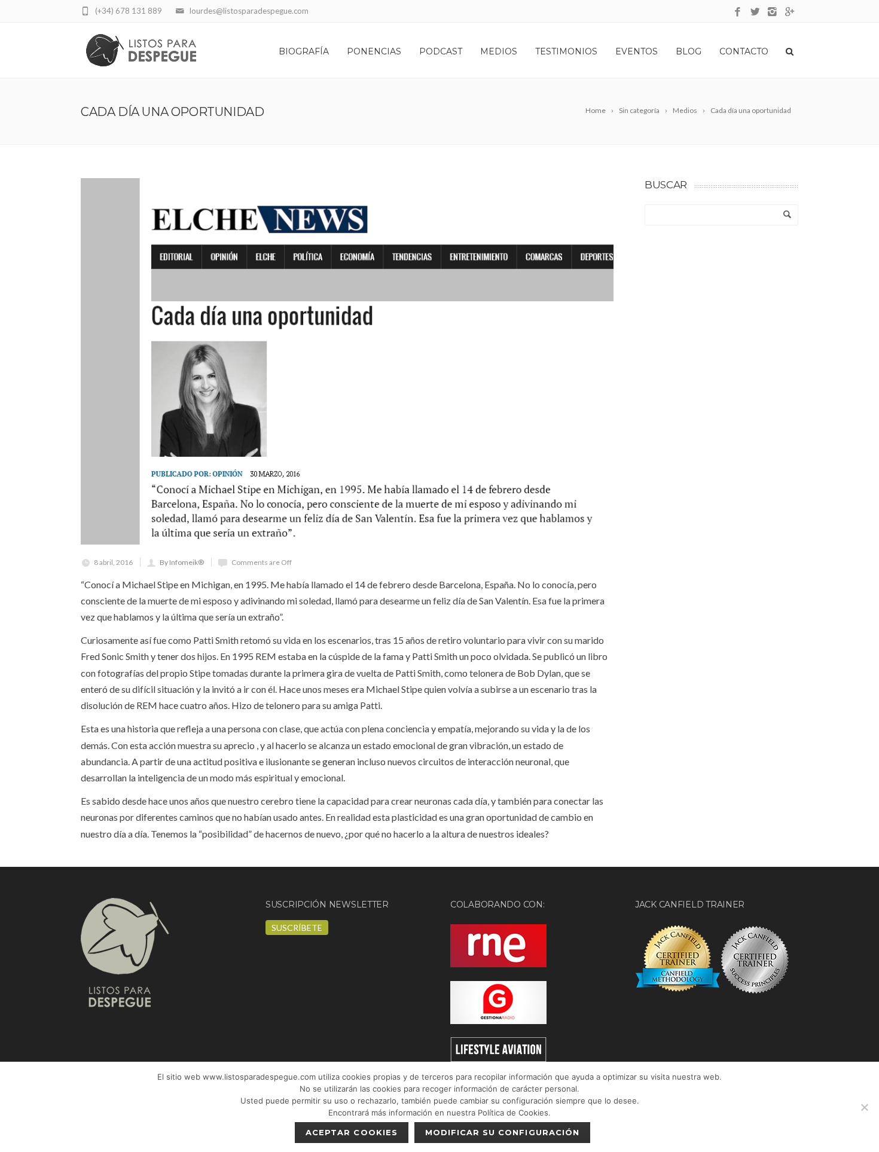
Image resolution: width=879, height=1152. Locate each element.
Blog (688, 51)
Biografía (304, 51)
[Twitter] (755, 12)
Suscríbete (296, 927)
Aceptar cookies (352, 1132)
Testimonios (566, 51)
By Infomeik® (182, 562)
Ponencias (374, 51)
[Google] (789, 12)
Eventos (636, 51)
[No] (864, 1107)
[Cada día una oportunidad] (347, 361)
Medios (498, 51)
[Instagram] (772, 12)
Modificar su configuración (502, 1132)
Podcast (440, 51)
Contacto (743, 51)
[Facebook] (737, 12)
